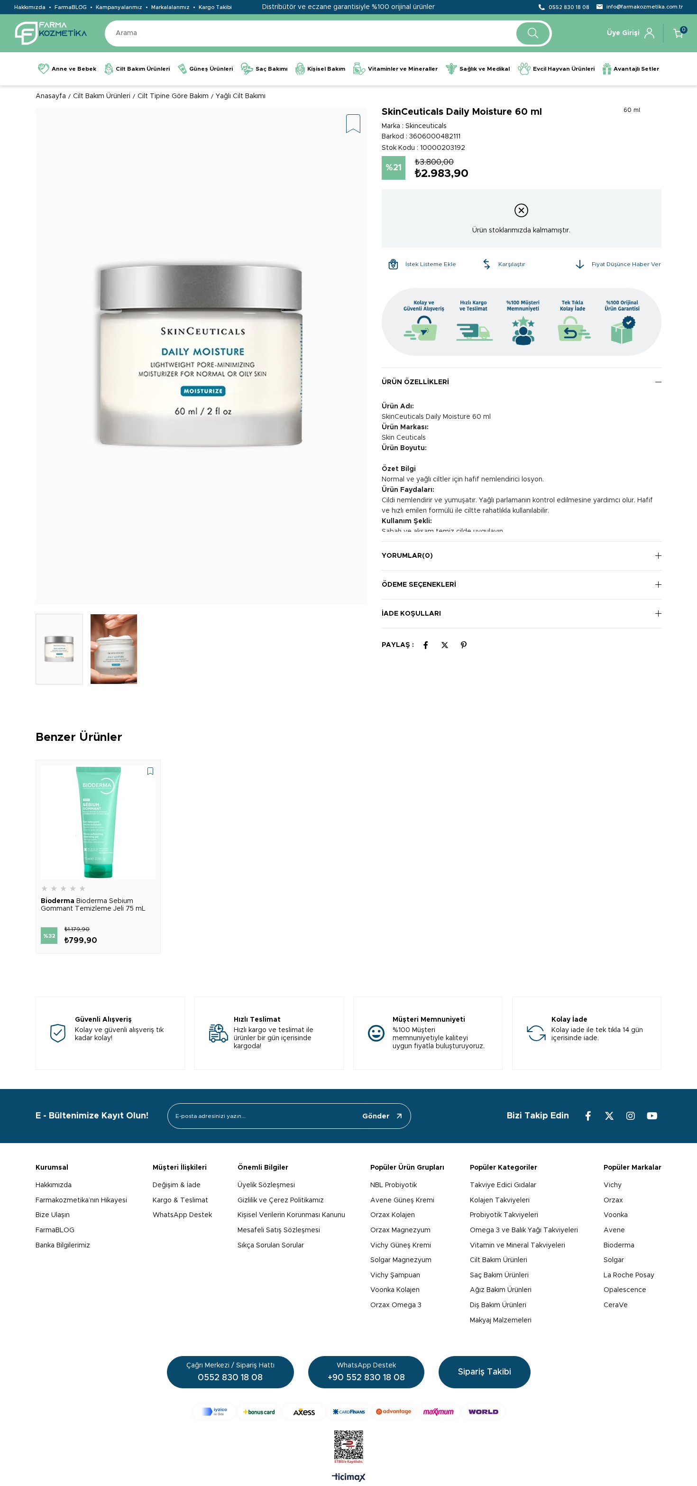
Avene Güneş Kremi (402, 1200)
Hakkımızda (30, 7)
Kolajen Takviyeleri (500, 1200)
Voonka (616, 1215)
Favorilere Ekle (150, 771)
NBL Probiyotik (393, 1185)
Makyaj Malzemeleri (501, 1320)
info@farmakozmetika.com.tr (644, 6)
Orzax (613, 1200)
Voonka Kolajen (395, 1290)
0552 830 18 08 (569, 7)
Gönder (376, 1116)
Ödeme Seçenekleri (419, 584)
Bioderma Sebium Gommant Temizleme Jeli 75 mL (93, 905)
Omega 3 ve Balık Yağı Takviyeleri (524, 1230)
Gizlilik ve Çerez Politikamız (281, 1200)
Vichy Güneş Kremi (400, 1245)
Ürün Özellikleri (415, 382)
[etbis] (348, 1447)
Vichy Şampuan (395, 1275)
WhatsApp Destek (182, 1215)
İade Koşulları (411, 613)
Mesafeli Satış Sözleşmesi (279, 1230)
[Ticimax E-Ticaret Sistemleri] (349, 1478)
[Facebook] (587, 1116)
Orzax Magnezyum (400, 1230)
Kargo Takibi (215, 7)
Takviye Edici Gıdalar (503, 1185)
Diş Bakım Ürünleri (498, 1305)
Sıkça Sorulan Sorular (271, 1245)
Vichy (613, 1185)
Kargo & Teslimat (180, 1200)
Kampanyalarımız (119, 7)
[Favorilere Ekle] (353, 124)
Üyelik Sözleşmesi (266, 1185)
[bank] (348, 1411)
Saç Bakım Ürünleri (499, 1275)
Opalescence (625, 1290)
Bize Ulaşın (53, 1215)
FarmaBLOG (71, 7)
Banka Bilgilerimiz (63, 1245)
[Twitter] (609, 1116)
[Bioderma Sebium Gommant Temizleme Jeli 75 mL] (98, 822)
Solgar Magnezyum (400, 1260)
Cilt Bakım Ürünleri (498, 1260)
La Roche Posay (629, 1275)
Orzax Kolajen (392, 1215)
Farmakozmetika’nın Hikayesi (81, 1200)
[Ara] (533, 33)
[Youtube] (651, 1116)
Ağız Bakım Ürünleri (501, 1290)
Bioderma (619, 1245)
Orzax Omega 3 (396, 1305)
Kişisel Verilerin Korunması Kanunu (291, 1215)
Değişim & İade (177, 1185)
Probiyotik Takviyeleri (504, 1215)
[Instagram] (630, 1116)
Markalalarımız (170, 7)
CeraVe (616, 1305)
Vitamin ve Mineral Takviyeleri (517, 1245)
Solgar (614, 1260)
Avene (614, 1230)
